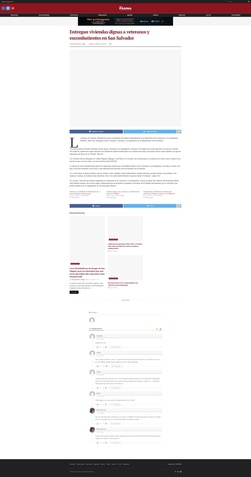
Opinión (103, 464)
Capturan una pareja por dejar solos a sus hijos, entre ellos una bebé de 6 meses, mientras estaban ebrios (125, 246)
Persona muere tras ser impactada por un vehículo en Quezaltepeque (123, 284)
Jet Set (208, 15)
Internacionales (44, 15)
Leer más (74, 292)
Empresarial (102, 15)
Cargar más (126, 300)
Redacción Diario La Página (78, 44)
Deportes (182, 15)
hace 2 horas (91, 279)
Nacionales (14, 15)
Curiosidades (235, 15)
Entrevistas (74, 15)
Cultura (155, 15)
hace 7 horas (113, 287)
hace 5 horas (113, 251)
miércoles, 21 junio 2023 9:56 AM (97, 44)
